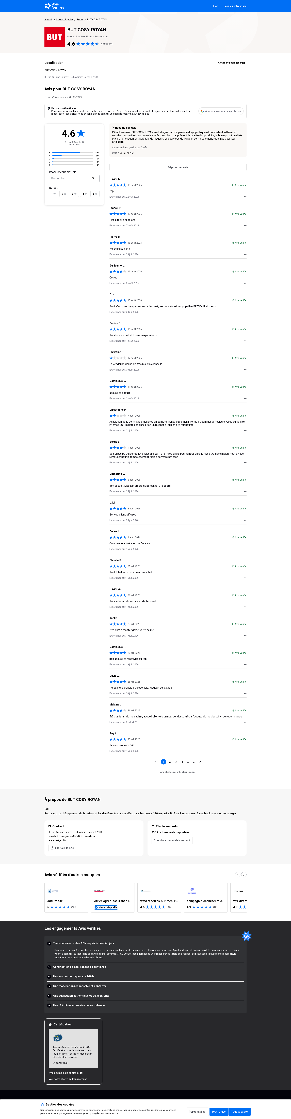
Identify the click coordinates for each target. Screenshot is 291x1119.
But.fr (80, 19)
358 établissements (97, 36)
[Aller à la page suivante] (200, 762)
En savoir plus (141, 113)
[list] (145, 897)
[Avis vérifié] (233, 185)
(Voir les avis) (107, 44)
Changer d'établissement (232, 62)
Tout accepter (240, 1111)
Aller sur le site (64, 848)
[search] (92, 178)
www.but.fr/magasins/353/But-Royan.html (71, 836)
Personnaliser (198, 1111)
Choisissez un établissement (172, 840)
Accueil (48, 19)
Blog (215, 6)
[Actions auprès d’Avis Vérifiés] (245, 197)
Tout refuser (219, 1111)
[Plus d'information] (81, 1073)
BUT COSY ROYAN (97, 19)
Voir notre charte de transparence (68, 1079)
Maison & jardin (64, 19)
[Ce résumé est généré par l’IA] (145, 147)
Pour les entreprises (235, 6)
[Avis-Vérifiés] (54, 6)
